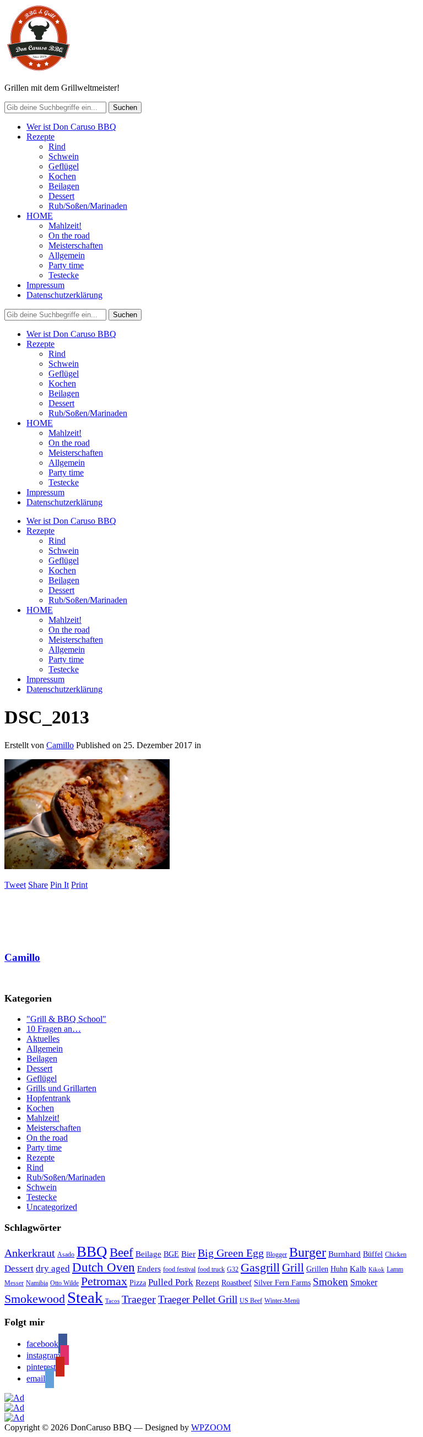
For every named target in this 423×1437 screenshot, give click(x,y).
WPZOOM (211, 1427)
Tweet (15, 884)
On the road (69, 235)
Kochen (62, 176)
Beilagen (63, 186)
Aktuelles (42, 1038)
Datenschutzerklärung (64, 295)
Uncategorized (51, 1207)
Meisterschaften (75, 245)
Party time (66, 265)
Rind (57, 146)
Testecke (63, 275)
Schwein (63, 156)
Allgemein (66, 255)
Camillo (60, 745)
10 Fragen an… (53, 1028)
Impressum (45, 285)
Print (79, 884)
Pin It (59, 884)
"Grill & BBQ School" (66, 1019)
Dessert (61, 196)
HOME (39, 215)
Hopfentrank (48, 1098)
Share (38, 884)
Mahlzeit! (65, 225)
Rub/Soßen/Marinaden (87, 206)
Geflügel (63, 166)
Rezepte (40, 136)
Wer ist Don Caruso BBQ (71, 126)
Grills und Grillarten (61, 1088)
